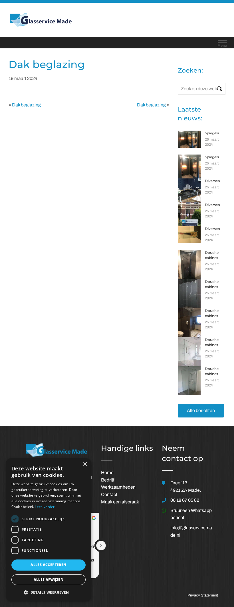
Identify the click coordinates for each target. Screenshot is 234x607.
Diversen (212, 181)
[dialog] (48, 529)
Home (107, 472)
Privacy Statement (202, 595)
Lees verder (45, 506)
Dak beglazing (26, 104)
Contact (109, 494)
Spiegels (212, 133)
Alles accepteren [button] (48, 564)
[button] (48, 592)
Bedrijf (107, 480)
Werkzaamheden (118, 487)
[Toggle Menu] (222, 42)
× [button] (85, 464)
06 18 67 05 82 (184, 500)
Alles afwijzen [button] (49, 579)
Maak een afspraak (120, 501)
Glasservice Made (97, 19)
